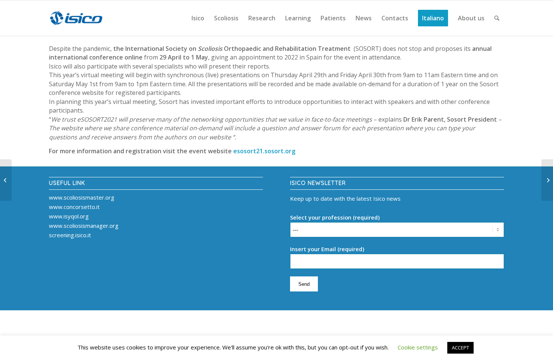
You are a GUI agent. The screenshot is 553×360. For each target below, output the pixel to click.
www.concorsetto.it (74, 207)
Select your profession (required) (335, 217)
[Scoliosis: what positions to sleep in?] (6, 180)
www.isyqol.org (69, 216)
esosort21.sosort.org (264, 151)
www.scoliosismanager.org (83, 225)
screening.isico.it (70, 235)
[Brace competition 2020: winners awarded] (547, 180)
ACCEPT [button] (460, 347)
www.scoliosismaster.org (81, 197)
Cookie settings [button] (418, 347)
